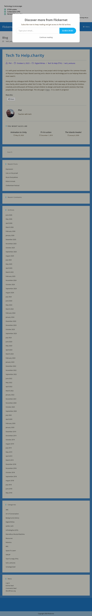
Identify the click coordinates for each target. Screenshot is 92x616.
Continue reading (46, 37)
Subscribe (67, 30)
